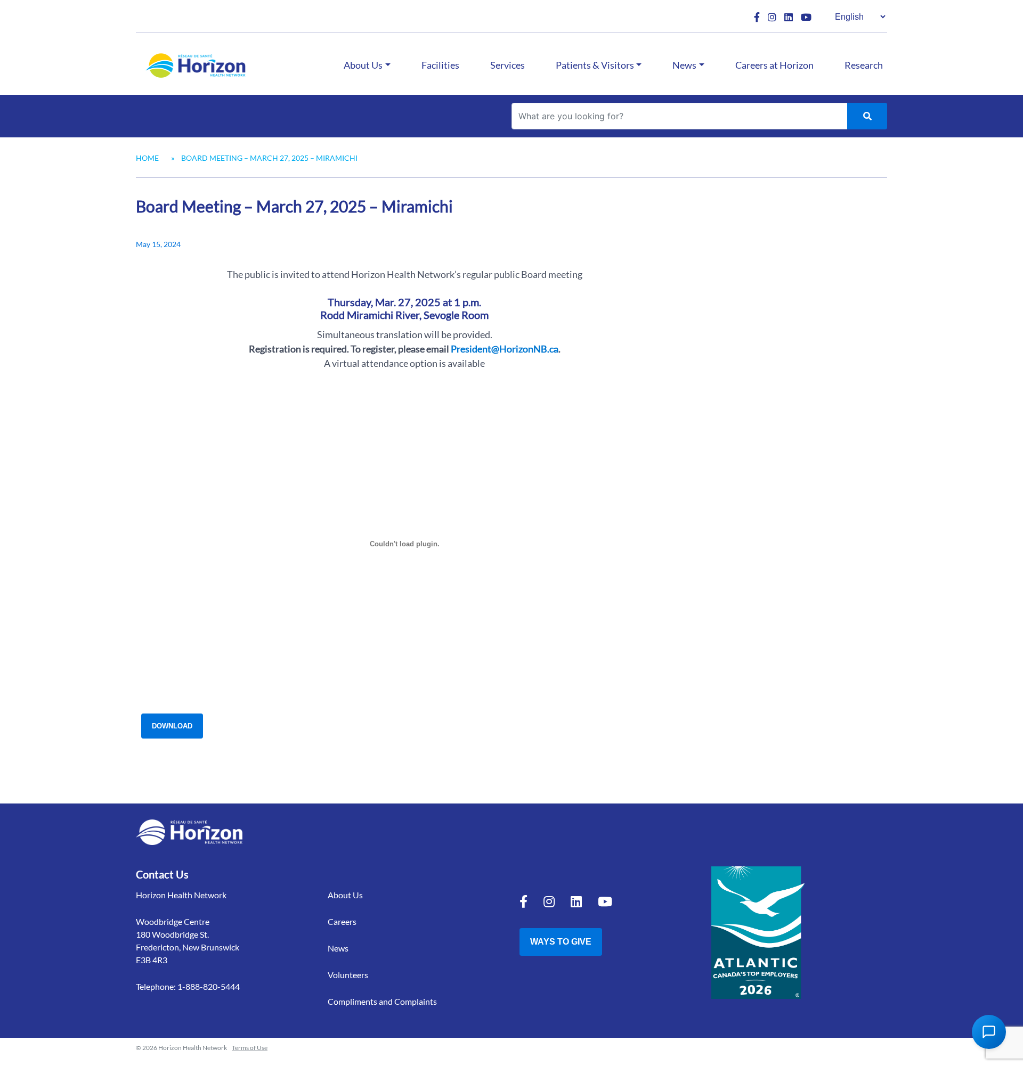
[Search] (867, 116)
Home (147, 157)
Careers (342, 921)
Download (172, 726)
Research (864, 65)
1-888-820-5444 (208, 986)
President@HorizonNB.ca (504, 349)
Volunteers (348, 975)
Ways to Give (560, 941)
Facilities (440, 65)
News (684, 65)
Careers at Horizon (774, 65)
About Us (363, 65)
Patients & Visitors (595, 65)
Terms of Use (249, 1048)
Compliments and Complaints (382, 1001)
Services (507, 65)
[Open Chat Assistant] (989, 1032)
